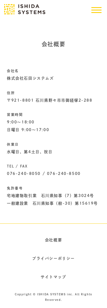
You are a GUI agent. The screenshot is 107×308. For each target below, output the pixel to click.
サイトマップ (53, 277)
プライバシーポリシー (53, 258)
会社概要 (53, 240)
